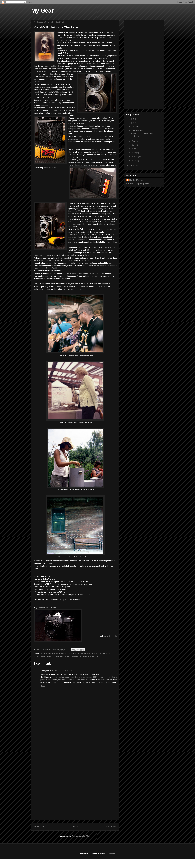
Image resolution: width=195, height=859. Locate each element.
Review (91, 656)
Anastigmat (63, 653)
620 (41, 653)
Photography (75, 656)
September (137, 130)
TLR (97, 656)
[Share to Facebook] (80, 649)
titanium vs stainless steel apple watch (74, 680)
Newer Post (39, 826)
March (135, 156)
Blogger (112, 853)
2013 (132, 123)
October (136, 126)
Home (76, 826)
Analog (55, 653)
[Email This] (72, 649)
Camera (72, 653)
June (134, 149)
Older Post (111, 826)
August (135, 141)
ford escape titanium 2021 (86, 677)
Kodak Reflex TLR (47, 656)
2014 (132, 119)
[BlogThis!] (75, 649)
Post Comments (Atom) (81, 836)
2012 (132, 165)
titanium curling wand (60, 677)
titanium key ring (104, 682)
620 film (47, 653)
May (134, 153)
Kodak (36, 656)
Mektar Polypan (49, 649)
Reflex (84, 656)
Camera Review (83, 653)
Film (103, 653)
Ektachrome (96, 653)
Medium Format (62, 656)
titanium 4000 (57, 682)
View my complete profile (137, 184)
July (134, 145)
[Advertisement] (75, 775)
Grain (108, 653)
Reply (42, 686)
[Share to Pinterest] (83, 649)
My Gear (42, 10)
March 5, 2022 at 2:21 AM (62, 671)
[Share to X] (78, 649)
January (136, 160)
